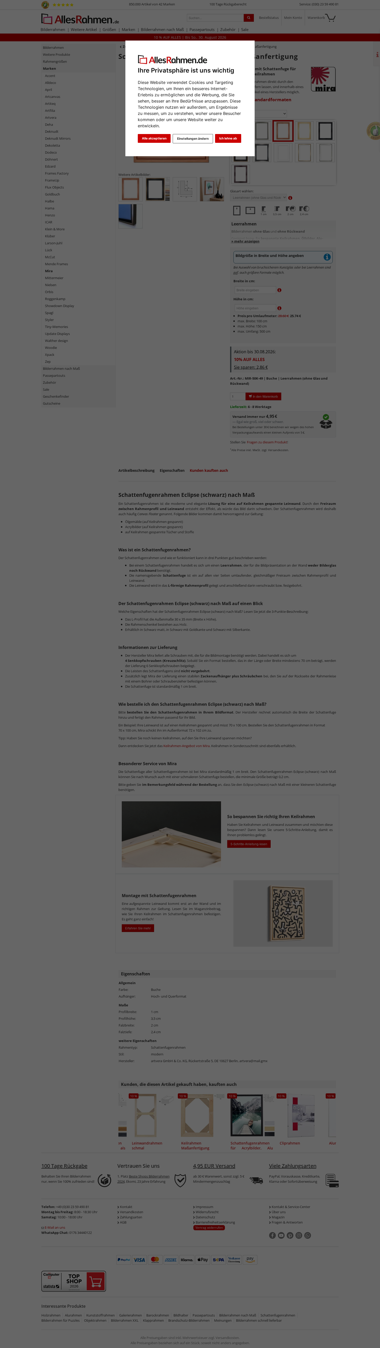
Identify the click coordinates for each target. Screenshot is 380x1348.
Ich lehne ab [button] (228, 138)
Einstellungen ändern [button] (193, 138)
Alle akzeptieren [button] (154, 138)
